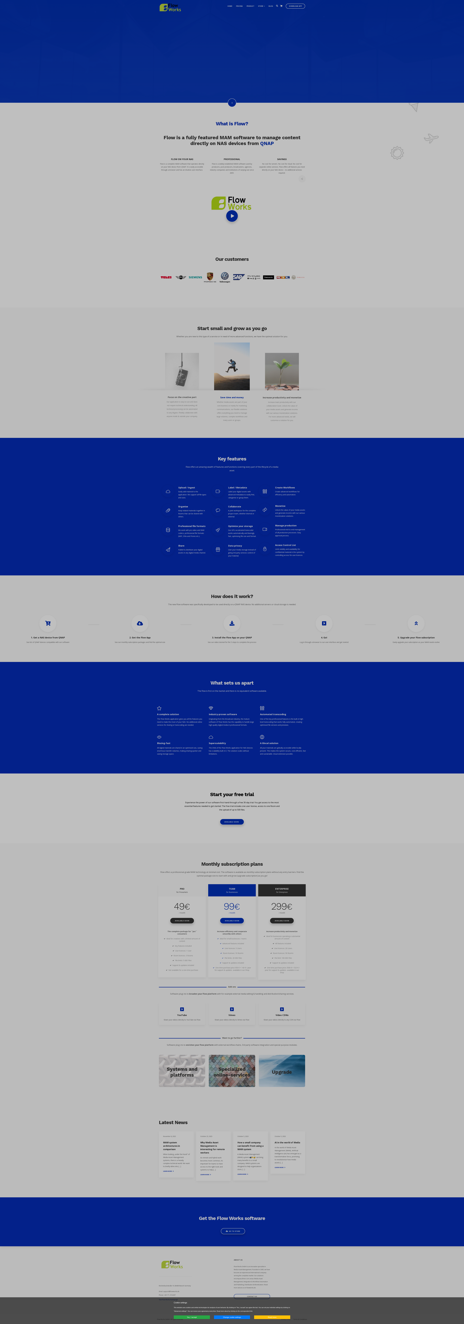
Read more (272, 1317)
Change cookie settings (232, 1317)
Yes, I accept (192, 1317)
